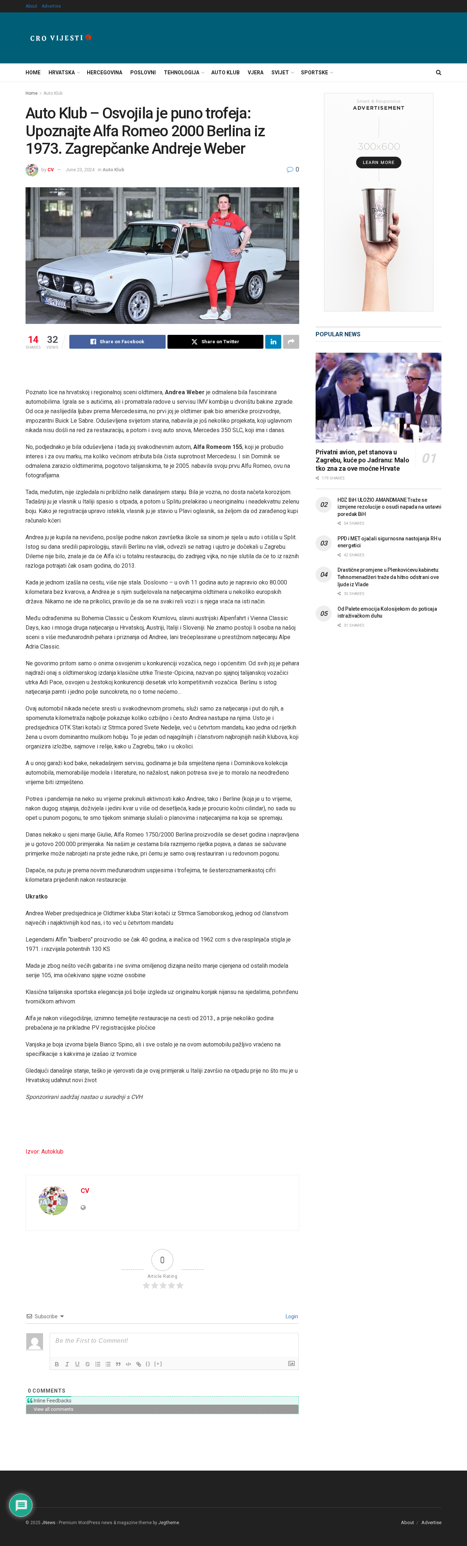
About (31, 6)
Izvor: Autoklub (44, 1151)
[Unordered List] (108, 1364)
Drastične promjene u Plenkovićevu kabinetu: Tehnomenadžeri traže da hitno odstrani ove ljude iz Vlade (388, 577)
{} (148, 1363)
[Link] (139, 1364)
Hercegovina (104, 72)
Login (291, 1316)
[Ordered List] (98, 1364)
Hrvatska (62, 72)
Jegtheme (168, 1522)
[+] (158, 1363)
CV (50, 169)
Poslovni (143, 72)
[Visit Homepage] (61, 38)
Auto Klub (225, 72)
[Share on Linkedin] (273, 342)
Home (33, 72)
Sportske (314, 72)
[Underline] (77, 1364)
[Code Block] (128, 1364)
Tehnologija (181, 72)
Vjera (255, 72)
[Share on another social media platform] (291, 342)
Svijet (280, 72)
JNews (48, 1522)
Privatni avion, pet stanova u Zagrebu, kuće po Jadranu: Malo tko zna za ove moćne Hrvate (362, 460)
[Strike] (87, 1364)
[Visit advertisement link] (378, 202)
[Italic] (67, 1364)
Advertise (51, 6)
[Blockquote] (118, 1364)
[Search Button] (438, 72)
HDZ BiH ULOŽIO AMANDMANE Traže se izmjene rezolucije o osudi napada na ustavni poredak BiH (389, 507)
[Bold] (57, 1364)
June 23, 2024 (80, 169)
